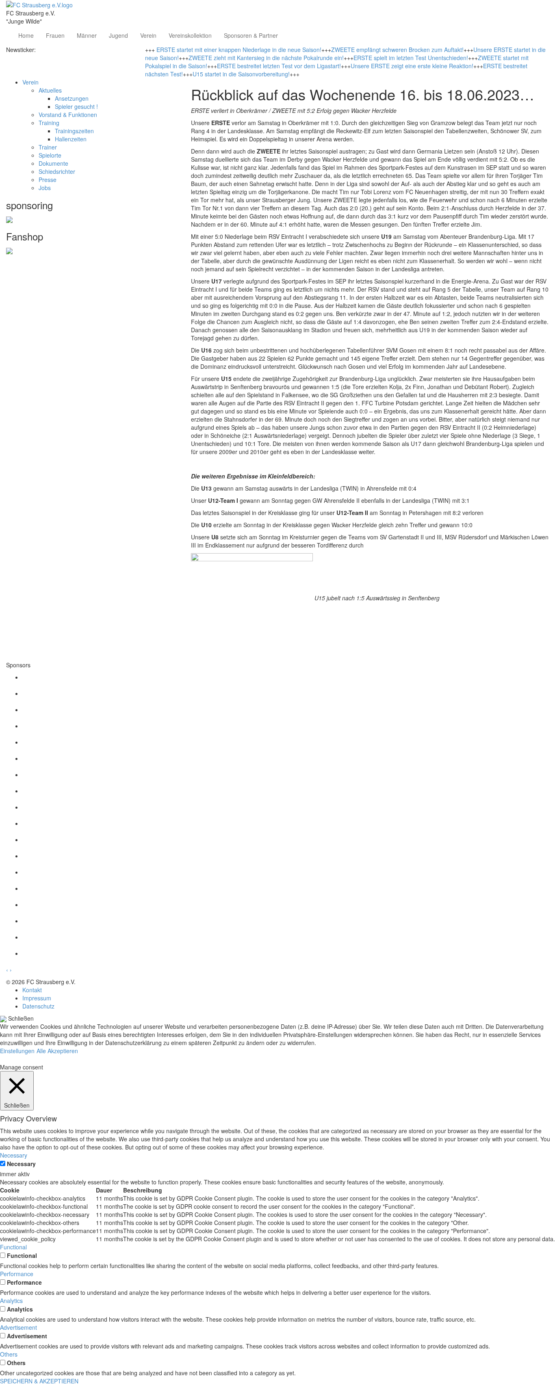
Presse (47, 179)
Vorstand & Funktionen (68, 114)
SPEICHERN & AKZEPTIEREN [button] (39, 1381)
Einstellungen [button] (17, 1051)
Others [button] (8, 1354)
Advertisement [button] (18, 1327)
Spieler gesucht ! (76, 106)
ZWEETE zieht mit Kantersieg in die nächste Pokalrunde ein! (266, 58)
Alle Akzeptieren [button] (57, 1051)
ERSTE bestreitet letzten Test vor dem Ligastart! (279, 66)
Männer (87, 35)
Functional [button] (13, 1247)
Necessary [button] (13, 1155)
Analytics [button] (11, 1300)
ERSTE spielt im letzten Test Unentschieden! (410, 58)
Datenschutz (38, 1006)
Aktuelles (50, 90)
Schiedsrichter (57, 171)
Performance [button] (16, 1274)
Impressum (36, 998)
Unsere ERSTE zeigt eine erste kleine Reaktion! (412, 66)
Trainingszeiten (74, 131)
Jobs (45, 188)
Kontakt (32, 990)
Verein (148, 35)
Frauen (55, 35)
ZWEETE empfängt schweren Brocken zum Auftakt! (397, 49)
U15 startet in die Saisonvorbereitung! (241, 74)
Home (26, 35)
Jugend (118, 35)
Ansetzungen (72, 98)
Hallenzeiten (71, 139)
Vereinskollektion (190, 35)
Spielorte (50, 155)
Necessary (21, 1164)
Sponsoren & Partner (251, 35)
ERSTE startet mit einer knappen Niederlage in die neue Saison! (238, 49)
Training (49, 123)
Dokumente (53, 163)
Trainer (48, 147)
